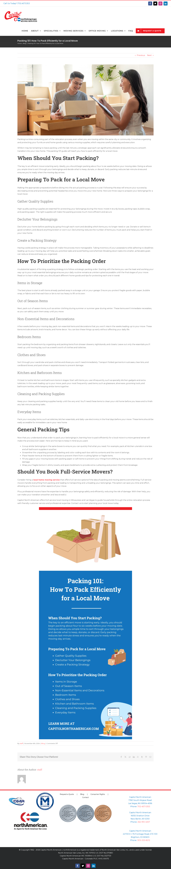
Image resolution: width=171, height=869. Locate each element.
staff (21, 743)
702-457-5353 (143, 806)
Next (149, 55)
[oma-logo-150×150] (16, 793)
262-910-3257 (143, 822)
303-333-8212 (143, 840)
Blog (43, 743)
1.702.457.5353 (23, 3)
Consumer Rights (98, 794)
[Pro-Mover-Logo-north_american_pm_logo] (45, 793)
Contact (85, 797)
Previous (141, 55)
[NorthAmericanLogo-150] (31, 813)
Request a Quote (67, 794)
